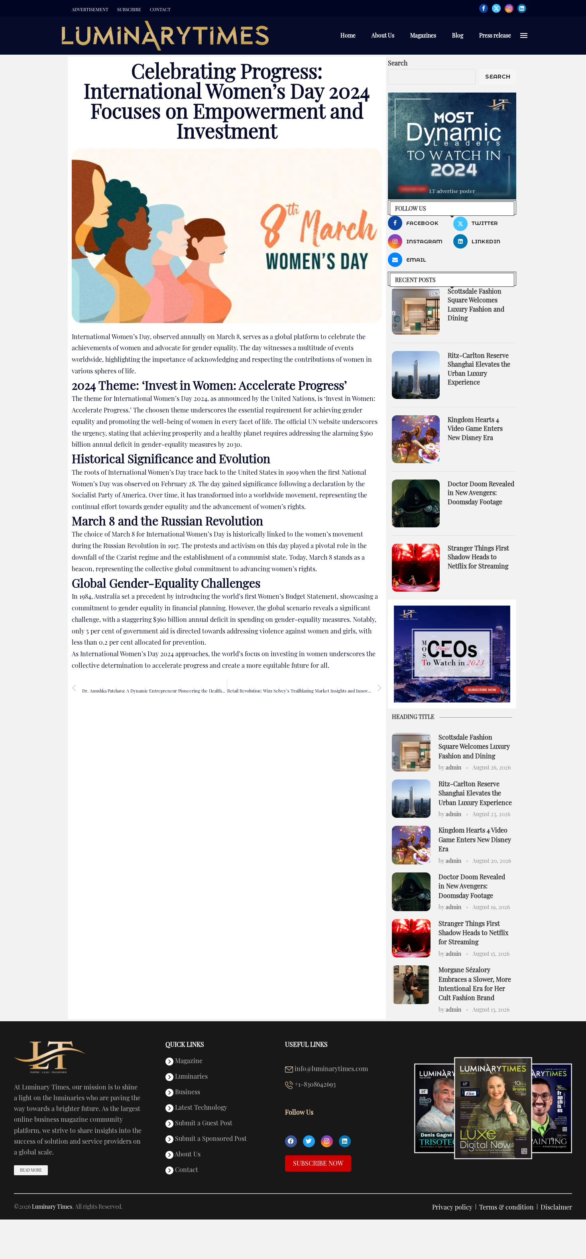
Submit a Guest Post (202, 1123)
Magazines (423, 35)
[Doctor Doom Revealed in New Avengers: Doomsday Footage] (416, 503)
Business (186, 1092)
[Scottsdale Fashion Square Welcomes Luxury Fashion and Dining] (416, 311)
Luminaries (190, 1076)
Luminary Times (52, 1206)
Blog (457, 35)
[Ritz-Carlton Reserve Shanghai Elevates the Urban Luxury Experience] (416, 375)
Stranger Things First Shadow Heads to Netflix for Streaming (478, 557)
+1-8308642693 (314, 1084)
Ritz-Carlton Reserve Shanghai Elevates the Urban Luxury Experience (479, 368)
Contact (160, 10)
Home (348, 35)
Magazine (188, 1061)
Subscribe (129, 10)
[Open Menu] (523, 35)
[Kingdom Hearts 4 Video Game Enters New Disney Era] (416, 439)
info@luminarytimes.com (330, 1069)
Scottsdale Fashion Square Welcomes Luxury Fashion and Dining (476, 304)
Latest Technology (200, 1107)
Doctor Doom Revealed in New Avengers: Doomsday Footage (481, 493)
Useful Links (306, 1044)
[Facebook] (483, 8)
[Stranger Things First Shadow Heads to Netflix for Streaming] (416, 568)
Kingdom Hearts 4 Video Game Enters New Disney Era (475, 428)
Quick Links (184, 1044)
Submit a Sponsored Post (210, 1139)
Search (397, 63)
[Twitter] (496, 8)
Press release (495, 35)
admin (453, 767)
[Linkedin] (521, 8)
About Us (383, 35)
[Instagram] (509, 8)
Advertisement (90, 10)
